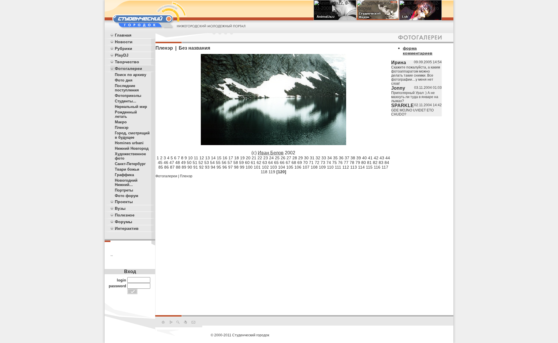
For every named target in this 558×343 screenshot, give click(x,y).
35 (335, 158)
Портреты (124, 190)
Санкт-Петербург (130, 164)
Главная (123, 35)
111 (338, 167)
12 (201, 158)
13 (207, 158)
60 (247, 162)
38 (352, 158)
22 (259, 158)
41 (370, 158)
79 (357, 162)
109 (322, 167)
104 (281, 167)
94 (213, 167)
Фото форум (126, 196)
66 (282, 162)
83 (381, 162)
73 (323, 162)
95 (219, 167)
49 (183, 162)
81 (369, 162)
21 (254, 158)
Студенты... (125, 101)
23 (265, 158)
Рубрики (123, 48)
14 (213, 158)
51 (195, 162)
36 (341, 158)
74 (328, 162)
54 (212, 162)
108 (314, 167)
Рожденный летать (126, 114)
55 (218, 162)
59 (241, 162)
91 (195, 167)
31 (312, 158)
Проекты (124, 201)
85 (160, 167)
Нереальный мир (131, 106)
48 (177, 162)
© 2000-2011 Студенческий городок (240, 335)
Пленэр (121, 127)
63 (264, 162)
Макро (121, 122)
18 (236, 158)
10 (190, 158)
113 (353, 167)
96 (224, 167)
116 (377, 167)
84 (386, 162)
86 (166, 167)
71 (311, 162)
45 (160, 162)
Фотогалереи (128, 68)
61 (253, 162)
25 (277, 158)
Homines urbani (129, 143)
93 (207, 167)
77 (346, 162)
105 (289, 167)
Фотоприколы (128, 95)
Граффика (124, 175)
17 (230, 158)
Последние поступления (127, 88)
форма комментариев (417, 50)
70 (305, 162)
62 (259, 162)
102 (265, 167)
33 (323, 158)
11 (196, 158)
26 (283, 158)
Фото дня (124, 80)
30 (306, 158)
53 (206, 162)
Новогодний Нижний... (126, 182)
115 (369, 167)
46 (166, 162)
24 (271, 158)
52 (200, 162)
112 (345, 167)
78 (352, 162)
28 (294, 158)
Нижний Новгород (132, 148)
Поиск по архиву (130, 75)
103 (273, 167)
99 (242, 167)
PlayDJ (121, 55)
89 (184, 167)
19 (242, 158)
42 (376, 158)
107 (306, 167)
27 (289, 158)
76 (340, 162)
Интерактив (127, 228)
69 (299, 162)
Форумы (123, 221)
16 (225, 158)
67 (288, 162)
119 (272, 171)
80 (363, 162)
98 (236, 167)
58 (235, 162)
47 (171, 162)
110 (330, 167)
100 (249, 167)
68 (293, 162)
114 (361, 167)
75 (334, 162)
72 (317, 162)
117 (385, 167)
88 (178, 167)
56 (224, 162)
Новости (124, 41)
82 (375, 162)
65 (276, 162)
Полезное (125, 215)
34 (329, 158)
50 (189, 162)
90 (189, 167)
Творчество (127, 61)
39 (358, 158)
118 (264, 171)
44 (387, 158)
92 (201, 167)
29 (300, 158)
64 (270, 162)
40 (364, 158)
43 (382, 158)
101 (257, 167)
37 (347, 158)
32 (318, 158)
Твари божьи (127, 169)
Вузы (120, 208)
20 (248, 158)
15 (219, 158)
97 (230, 167)
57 (230, 162)
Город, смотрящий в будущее (132, 135)
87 (172, 167)
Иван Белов (271, 152)
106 (297, 167)
